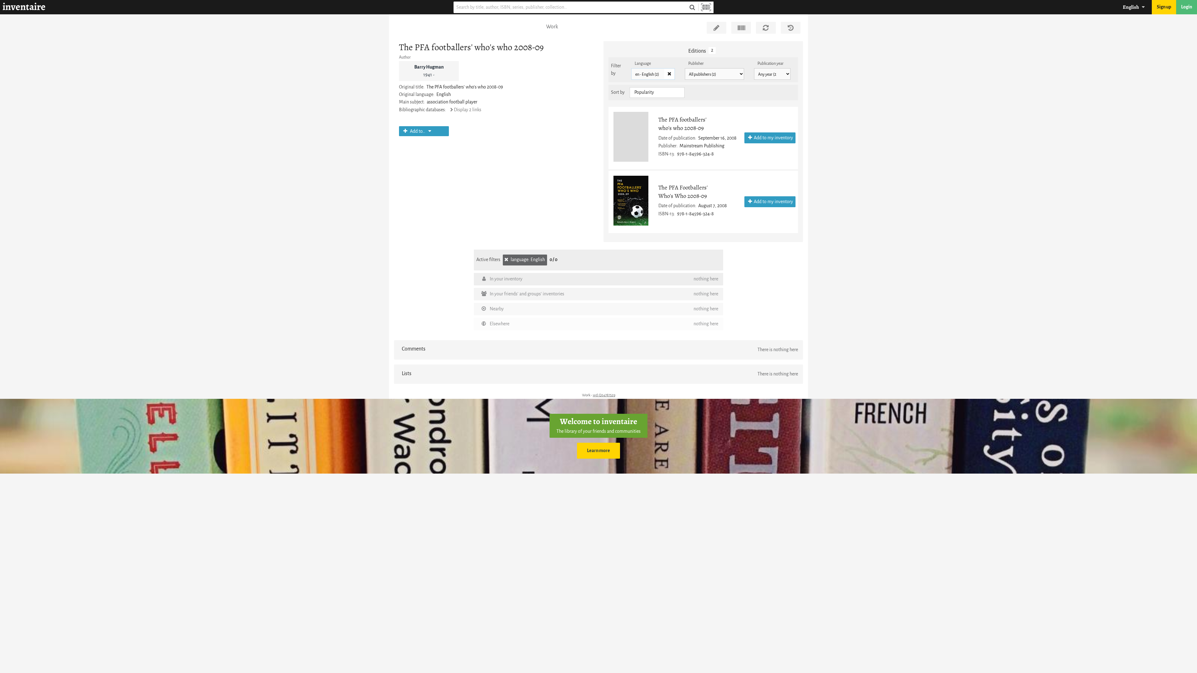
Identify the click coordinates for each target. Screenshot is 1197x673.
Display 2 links (467, 110)
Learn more (598, 451)
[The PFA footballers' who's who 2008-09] (630, 137)
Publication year (770, 63)
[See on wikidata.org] (741, 28)
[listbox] (657, 92)
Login (1186, 7)
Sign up (1164, 7)
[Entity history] (790, 28)
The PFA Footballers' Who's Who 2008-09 (683, 191)
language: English (527, 260)
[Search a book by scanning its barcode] (706, 7)
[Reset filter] (669, 74)
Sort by (618, 92)
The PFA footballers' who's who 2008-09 (682, 123)
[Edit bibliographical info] (716, 28)
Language (643, 63)
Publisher (696, 63)
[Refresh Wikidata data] (766, 28)
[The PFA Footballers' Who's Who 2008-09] (630, 201)
